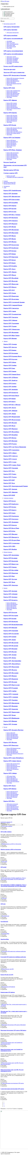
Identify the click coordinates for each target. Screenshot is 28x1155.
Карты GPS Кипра (10, 254)
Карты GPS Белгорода (12, 791)
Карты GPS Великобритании (13, 624)
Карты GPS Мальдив (11, 281)
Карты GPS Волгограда (13, 806)
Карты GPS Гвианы (12, 158)
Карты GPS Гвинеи (10, 371)
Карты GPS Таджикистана (12, 314)
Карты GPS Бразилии (12, 155)
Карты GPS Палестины (11, 299)
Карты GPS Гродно (11, 607)
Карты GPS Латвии (10, 654)
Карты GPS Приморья (12, 738)
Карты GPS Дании (10, 639)
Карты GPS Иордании (11, 233)
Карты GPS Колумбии (11, 570)
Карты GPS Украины (11, 700)
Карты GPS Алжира (12, 103)
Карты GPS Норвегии (11, 679)
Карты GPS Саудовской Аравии (14, 302)
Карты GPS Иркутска (12, 778)
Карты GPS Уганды (10, 477)
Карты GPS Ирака (10, 236)
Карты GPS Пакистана (11, 296)
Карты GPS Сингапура (11, 308)
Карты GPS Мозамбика (11, 432)
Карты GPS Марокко (11, 429)
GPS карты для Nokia (12, 60)
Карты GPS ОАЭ (9, 290)
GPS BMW (9, 41)
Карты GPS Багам (11, 140)
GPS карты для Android (12, 58)
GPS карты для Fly (11, 56)
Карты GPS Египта (10, 383)
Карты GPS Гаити (11, 145)
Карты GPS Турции (10, 326)
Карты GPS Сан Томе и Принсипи (15, 447)
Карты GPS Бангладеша (13, 94)
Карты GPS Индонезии (11, 229)
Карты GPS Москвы (12, 129)
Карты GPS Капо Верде (11, 395)
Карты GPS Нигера (10, 438)
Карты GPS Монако (10, 676)
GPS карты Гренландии (13, 32)
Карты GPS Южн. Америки (13, 150)
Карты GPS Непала (10, 287)
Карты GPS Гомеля (11, 605)
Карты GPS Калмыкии (12, 808)
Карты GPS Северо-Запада (13, 133)
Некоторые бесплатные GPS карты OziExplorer (13, 1030)
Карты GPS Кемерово (12, 780)
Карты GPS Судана (10, 462)
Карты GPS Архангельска (13, 763)
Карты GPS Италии (10, 652)
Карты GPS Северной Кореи (13, 305)
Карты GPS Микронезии (13, 81)
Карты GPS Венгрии (10, 627)
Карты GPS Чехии (10, 715)
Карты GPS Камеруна (11, 392)
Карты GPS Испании (10, 648)
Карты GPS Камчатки (12, 734)
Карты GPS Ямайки (10, 549)
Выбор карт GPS (11, 175)
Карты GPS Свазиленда (11, 450)
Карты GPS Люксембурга (12, 664)
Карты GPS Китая (10, 260)
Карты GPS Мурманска (13, 769)
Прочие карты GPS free (11, 170)
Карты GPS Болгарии (11, 615)
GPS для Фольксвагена (12, 44)
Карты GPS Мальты (10, 670)
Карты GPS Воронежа (12, 795)
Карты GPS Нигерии (10, 441)
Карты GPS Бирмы (10, 205)
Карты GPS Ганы (9, 368)
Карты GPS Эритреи (10, 489)
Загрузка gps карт (9, 69)
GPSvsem (3, 904)
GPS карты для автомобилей (13, 38)
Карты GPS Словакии (11, 694)
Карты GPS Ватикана (11, 621)
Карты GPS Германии (11, 630)
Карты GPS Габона (10, 362)
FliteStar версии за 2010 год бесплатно (11, 849)
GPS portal (3, 867)
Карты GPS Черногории (11, 712)
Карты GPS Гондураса (11, 519)
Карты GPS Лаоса (9, 269)
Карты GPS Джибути (10, 380)
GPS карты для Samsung (13, 62)
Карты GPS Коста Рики (11, 528)
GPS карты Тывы (11, 776)
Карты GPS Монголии (11, 284)
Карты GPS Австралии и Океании (15, 75)
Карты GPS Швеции (10, 721)
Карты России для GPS (7, 974)
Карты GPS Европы (10, 112)
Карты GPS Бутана (10, 211)
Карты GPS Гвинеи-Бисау (12, 374)
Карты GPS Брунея (10, 208)
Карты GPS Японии (10, 338)
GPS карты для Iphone (12, 59)
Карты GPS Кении (10, 398)
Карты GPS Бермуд (11, 144)
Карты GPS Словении (11, 697)
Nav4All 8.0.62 (4, 921)
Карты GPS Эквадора (11, 585)
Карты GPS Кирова (12, 749)
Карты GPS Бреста (11, 602)
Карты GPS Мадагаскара (12, 420)
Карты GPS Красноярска (13, 781)
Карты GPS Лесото (10, 407)
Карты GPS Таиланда (11, 317)
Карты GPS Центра (10, 788)
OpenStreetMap (5, 939)
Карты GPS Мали (9, 426)
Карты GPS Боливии (12, 154)
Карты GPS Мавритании (12, 416)
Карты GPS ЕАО (11, 732)
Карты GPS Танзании (11, 468)
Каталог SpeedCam (10, 162)
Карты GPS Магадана (12, 735)
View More (9, 48)
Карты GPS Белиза (11, 143)
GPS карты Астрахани (12, 804)
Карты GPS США (9, 546)
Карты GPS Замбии (10, 386)
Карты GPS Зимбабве (11, 389)
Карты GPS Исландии (11, 645)
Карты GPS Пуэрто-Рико (12, 540)
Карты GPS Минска (12, 608)
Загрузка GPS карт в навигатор (14, 72)
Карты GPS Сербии (10, 691)
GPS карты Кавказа (12, 805)
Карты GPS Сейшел (10, 453)
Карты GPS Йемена (10, 242)
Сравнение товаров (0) (6, 822)
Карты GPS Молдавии (11, 673)
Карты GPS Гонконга (11, 220)
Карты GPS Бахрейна (12, 96)
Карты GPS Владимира (12, 794)
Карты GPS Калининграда (13, 766)
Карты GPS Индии (10, 226)
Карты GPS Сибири (10, 773)
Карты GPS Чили (9, 582)
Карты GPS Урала (10, 785)
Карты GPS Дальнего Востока (14, 128)
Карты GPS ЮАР (9, 495)
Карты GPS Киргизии (11, 257)
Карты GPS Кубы (9, 531)
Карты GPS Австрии (12, 115)
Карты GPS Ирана (10, 239)
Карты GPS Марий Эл (12, 751)
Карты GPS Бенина (11, 105)
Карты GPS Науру (11, 82)
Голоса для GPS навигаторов (13, 66)
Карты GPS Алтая (11, 777)
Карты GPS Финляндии (11, 703)
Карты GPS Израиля (10, 223)
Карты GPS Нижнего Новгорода (15, 753)
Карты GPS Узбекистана (12, 329)
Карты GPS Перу (9, 576)
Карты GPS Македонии (11, 667)
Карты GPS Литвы (10, 658)
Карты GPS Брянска (12, 793)
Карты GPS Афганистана (13, 93)
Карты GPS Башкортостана (13, 748)
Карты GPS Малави (10, 422)
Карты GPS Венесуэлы (12, 156)
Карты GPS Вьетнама (11, 217)
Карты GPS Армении (12, 92)
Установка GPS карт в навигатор (15, 177)
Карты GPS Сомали (10, 459)
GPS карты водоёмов (10, 35)
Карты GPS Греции (10, 636)
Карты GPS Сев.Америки (12, 137)
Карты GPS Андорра (12, 118)
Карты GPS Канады (10, 525)
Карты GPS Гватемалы (11, 516)
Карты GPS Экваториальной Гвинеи (16, 486)
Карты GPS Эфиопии (11, 492)
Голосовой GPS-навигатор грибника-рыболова (13, 957)
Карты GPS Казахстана (11, 245)
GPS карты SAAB (11, 46)
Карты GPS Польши (10, 682)
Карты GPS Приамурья (12, 736)
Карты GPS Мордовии (12, 752)
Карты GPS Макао (10, 275)
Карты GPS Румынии (11, 688)
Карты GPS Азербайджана (13, 90)
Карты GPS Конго (10, 401)
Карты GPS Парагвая (11, 573)
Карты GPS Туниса (10, 474)
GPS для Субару (11, 42)
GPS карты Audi (11, 45)
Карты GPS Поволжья (12, 130)
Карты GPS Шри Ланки (11, 335)
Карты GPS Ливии (10, 413)
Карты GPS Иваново (12, 797)
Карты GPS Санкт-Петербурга (14, 132)
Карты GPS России (10, 125)
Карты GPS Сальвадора (11, 543)
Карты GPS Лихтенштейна (12, 661)
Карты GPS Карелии (12, 767)
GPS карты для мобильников (13, 54)
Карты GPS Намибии (11, 435)
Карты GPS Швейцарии (11, 718)
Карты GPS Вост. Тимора (12, 214)
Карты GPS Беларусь (12, 119)
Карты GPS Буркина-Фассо (14, 108)
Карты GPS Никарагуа (11, 537)
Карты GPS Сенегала (11, 456)
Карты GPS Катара (10, 251)
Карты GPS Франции (11, 706)
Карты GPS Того (9, 471)
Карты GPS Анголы (12, 104)
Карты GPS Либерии (10, 410)
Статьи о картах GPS (11, 173)
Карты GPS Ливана (10, 272)
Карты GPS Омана (10, 293)
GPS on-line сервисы (6, 831)
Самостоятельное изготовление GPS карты (12, 1088)
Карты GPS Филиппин (11, 332)
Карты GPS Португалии (12, 685)
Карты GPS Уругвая (10, 579)
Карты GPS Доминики (11, 522)
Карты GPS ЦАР (9, 480)
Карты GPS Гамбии (10, 365)
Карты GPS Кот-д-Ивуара (12, 404)
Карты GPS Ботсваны (12, 107)
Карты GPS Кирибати (12, 79)
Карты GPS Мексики (10, 534)
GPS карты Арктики (10, 29)
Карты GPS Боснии (10, 618)
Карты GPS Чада (9, 483)
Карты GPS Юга (9, 801)
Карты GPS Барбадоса (12, 141)
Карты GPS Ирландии (11, 642)
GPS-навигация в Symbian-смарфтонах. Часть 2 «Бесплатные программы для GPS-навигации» (13, 885)
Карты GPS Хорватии (11, 709)
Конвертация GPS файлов (8, 992)
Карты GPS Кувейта (10, 266)
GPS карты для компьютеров (13, 51)
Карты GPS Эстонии (10, 724)
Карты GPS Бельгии (12, 120)
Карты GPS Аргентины (13, 152)
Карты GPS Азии (9, 88)
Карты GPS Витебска (12, 604)
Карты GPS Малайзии (11, 278)
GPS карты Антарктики (11, 26)
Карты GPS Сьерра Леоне (12, 465)
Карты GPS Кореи (10, 263)
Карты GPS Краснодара (13, 809)
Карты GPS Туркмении (11, 323)
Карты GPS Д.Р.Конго (11, 377)
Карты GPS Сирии (10, 311)
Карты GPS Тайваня (10, 320)
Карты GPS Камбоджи (11, 248)
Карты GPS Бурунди (10, 359)
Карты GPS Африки (10, 100)
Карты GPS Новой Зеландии (14, 83)
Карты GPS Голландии (11, 633)
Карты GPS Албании (12, 116)
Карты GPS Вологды (12, 765)
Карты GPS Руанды (10, 444)
